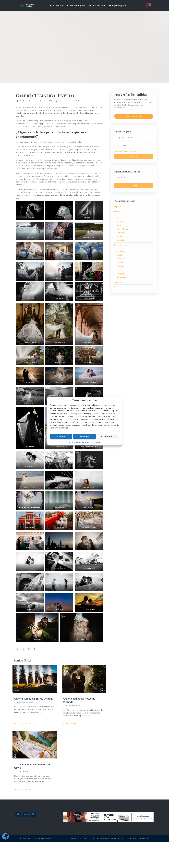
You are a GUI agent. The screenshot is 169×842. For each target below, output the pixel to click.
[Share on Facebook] (18, 649)
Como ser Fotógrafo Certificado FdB (107, 838)
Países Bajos (122, 229)
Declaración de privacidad (91, 442)
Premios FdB (98, 5)
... (41, 712)
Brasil (119, 255)
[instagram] (33, 814)
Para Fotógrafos (78, 5)
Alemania (121, 218)
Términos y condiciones (138, 838)
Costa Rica (121, 262)
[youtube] (25, 814)
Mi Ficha (84, 838)
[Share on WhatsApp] (29, 649)
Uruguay (120, 274)
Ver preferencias (108, 436)
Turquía (120, 240)
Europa (117, 211)
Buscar (134, 156)
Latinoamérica (120, 245)
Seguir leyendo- (20, 724)
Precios (125, 146)
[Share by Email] (34, 649)
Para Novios (58, 5)
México (120, 270)
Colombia (121, 259)
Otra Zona (118, 282)
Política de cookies (74, 442)
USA (116, 287)
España (117, 207)
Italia (119, 225)
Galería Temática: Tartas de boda (33, 698)
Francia (120, 222)
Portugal (120, 233)
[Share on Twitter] (23, 649)
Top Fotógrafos (119, 5)
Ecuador (120, 266)
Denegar (84, 436)
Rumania (121, 236)
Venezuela (121, 277)
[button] (145, 4)
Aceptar (61, 436)
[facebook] (18, 814)
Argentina (121, 251)
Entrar (74, 838)
